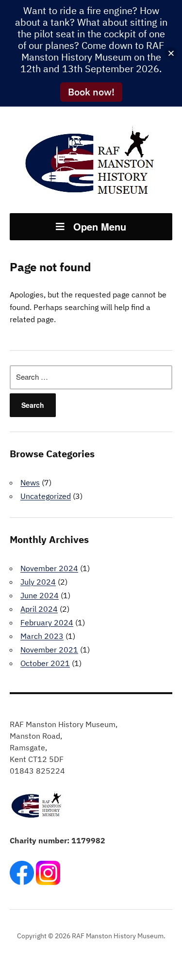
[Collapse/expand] (171, 53)
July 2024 (38, 582)
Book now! (91, 91)
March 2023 (42, 636)
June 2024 (39, 595)
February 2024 (46, 622)
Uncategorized (45, 496)
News (30, 482)
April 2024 (39, 609)
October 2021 (45, 663)
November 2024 (49, 568)
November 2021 (49, 649)
